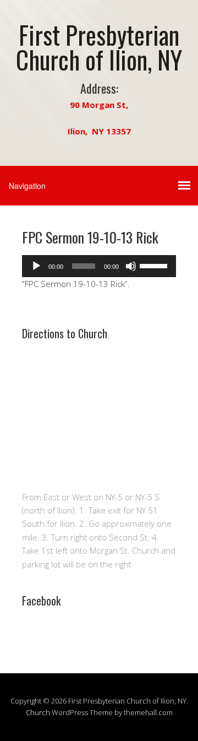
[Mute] (130, 266)
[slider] (155, 265)
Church (38, 712)
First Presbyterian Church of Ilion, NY (99, 47)
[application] (99, 266)
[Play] (36, 266)
